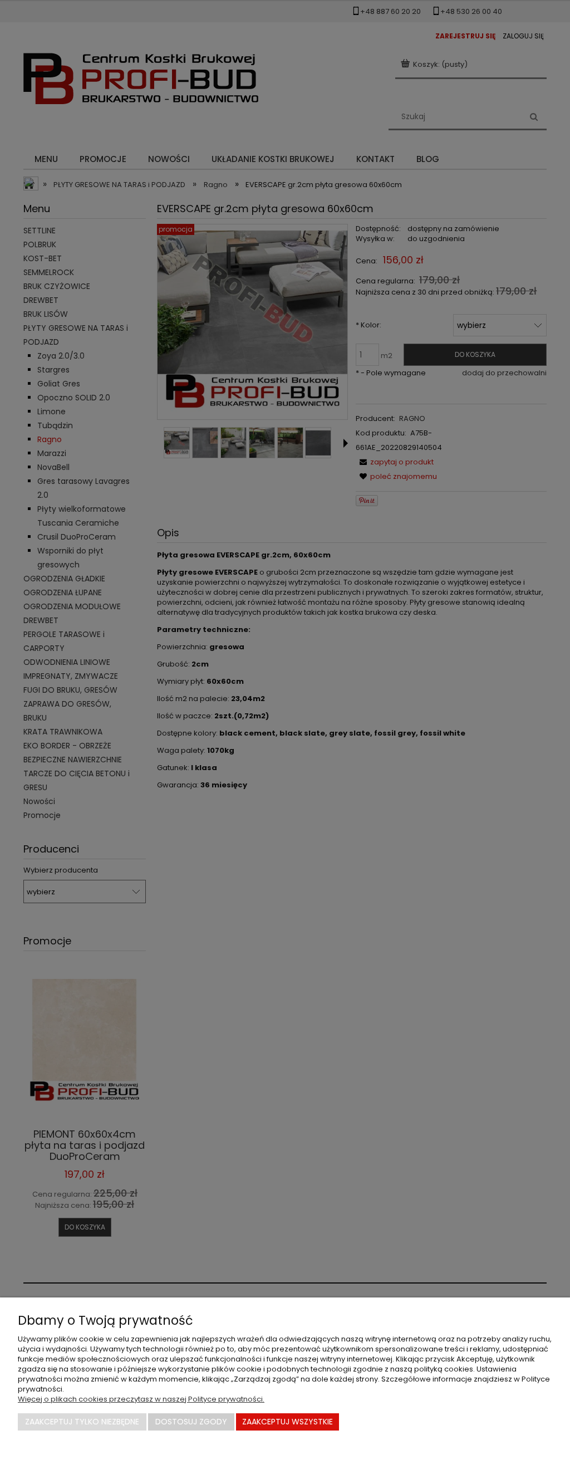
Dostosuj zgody (191, 1421)
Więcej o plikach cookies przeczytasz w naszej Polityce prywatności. (141, 1399)
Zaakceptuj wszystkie (287, 1421)
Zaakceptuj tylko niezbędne (82, 1421)
